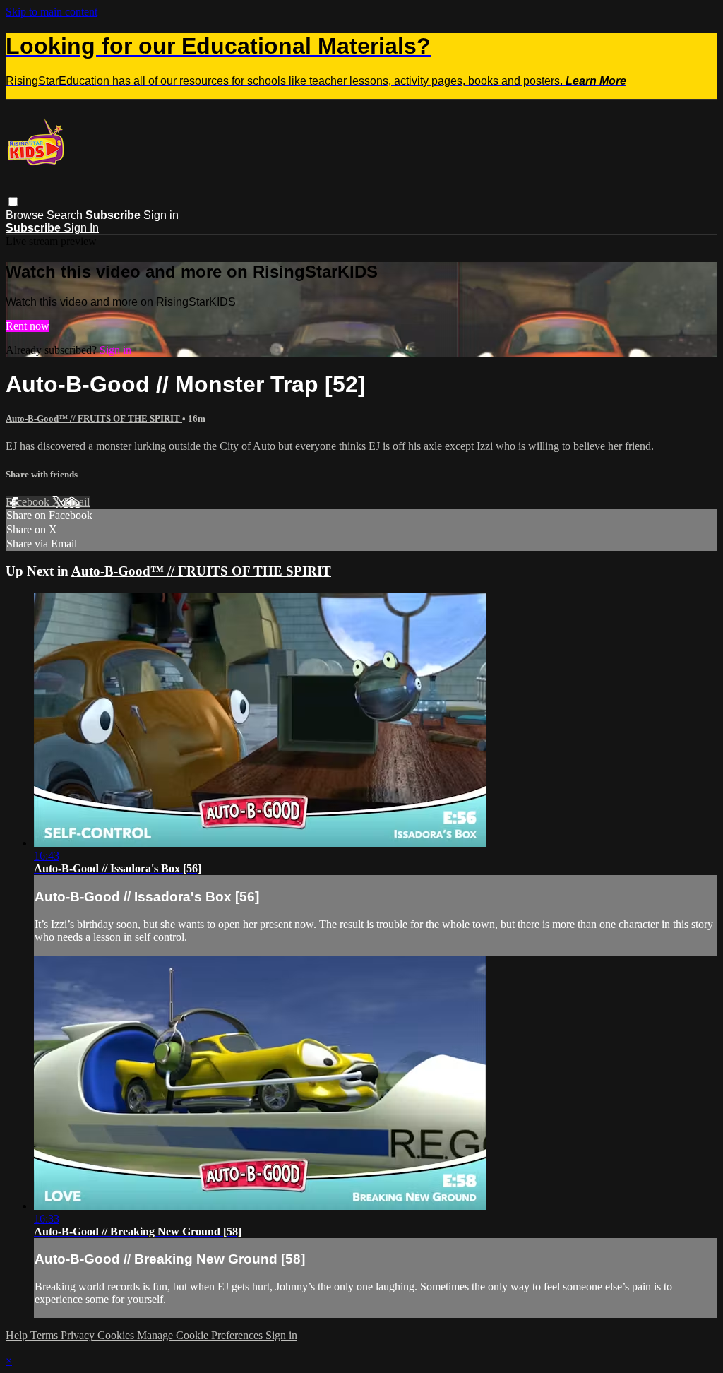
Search (66, 215)
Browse (26, 215)
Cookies (117, 1335)
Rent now (27, 326)
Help (18, 1335)
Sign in (161, 215)
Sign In (81, 228)
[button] (13, 201)
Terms (45, 1335)
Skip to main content (51, 12)
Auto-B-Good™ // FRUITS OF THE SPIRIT (94, 418)
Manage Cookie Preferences (201, 1335)
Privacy (79, 1335)
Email (77, 502)
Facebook (29, 502)
